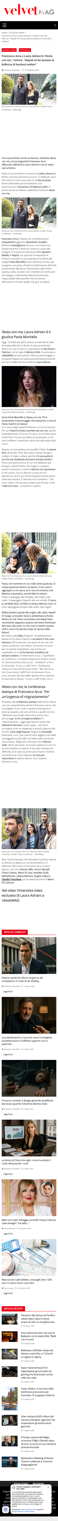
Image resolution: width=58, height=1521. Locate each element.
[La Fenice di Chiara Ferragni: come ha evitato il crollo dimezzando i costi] (29, 1138)
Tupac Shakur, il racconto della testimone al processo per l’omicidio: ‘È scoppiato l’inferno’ (38, 1392)
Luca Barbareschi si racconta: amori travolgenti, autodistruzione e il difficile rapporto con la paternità (27, 1041)
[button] (55, 25)
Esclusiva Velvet (9, 50)
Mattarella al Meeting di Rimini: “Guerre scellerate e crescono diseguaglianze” (37, 1461)
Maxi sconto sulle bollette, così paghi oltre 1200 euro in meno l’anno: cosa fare (27, 1281)
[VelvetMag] (29, 10)
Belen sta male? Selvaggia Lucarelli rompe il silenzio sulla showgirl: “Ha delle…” (29, 1221)
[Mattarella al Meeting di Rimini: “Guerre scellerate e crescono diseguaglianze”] (10, 1462)
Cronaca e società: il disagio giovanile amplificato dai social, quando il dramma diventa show (27, 1102)
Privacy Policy (21, 1483)
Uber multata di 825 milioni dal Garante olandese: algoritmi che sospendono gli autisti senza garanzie (38, 1421)
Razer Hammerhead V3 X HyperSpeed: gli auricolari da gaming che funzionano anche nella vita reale (37, 1372)
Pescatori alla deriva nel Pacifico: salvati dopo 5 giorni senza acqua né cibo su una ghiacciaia (38, 1319)
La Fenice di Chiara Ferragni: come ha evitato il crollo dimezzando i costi (26, 1162)
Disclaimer (38, 1483)
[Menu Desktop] (4, 25)
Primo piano (25, 50)
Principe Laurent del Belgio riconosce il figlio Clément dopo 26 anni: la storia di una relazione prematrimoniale (38, 1442)
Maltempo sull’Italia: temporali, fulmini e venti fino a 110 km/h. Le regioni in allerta (37, 1354)
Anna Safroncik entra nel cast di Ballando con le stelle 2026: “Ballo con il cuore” (38, 1336)
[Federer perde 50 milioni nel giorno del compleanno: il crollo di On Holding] (29, 955)
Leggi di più (8, 991)
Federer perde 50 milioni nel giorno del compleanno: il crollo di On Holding (22, 979)
